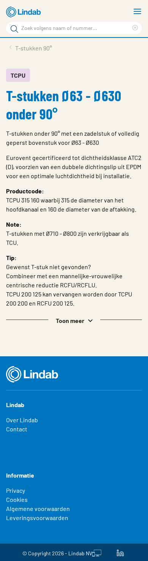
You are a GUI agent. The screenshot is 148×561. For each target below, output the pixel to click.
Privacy (15, 490)
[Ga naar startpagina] (24, 12)
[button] (74, 320)
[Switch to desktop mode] (96, 552)
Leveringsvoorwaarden (37, 517)
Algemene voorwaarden (38, 508)
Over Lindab (22, 419)
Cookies (17, 499)
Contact (16, 429)
